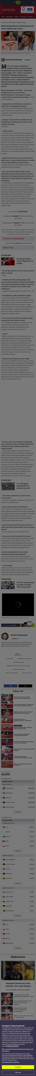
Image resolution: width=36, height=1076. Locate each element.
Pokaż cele (18, 1072)
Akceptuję (18, 1067)
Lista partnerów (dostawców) (10, 1062)
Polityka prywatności (12, 1046)
